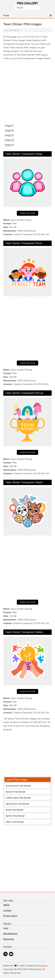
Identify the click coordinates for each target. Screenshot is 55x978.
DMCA (6, 905)
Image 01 (9, 125)
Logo (5, 928)
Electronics (8, 939)
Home (7, 30)
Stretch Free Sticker (15, 792)
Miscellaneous (14, 30)
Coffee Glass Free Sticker (18, 798)
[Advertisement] (27, 91)
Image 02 (9, 130)
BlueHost (43, 965)
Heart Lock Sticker (15, 822)
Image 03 (9, 135)
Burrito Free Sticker (15, 816)
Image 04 (9, 140)
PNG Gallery (27, 3)
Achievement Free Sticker (18, 785)
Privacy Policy (10, 915)
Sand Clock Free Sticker (17, 804)
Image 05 (9, 144)
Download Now (27, 213)
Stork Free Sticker (14, 810)
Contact (7, 910)
